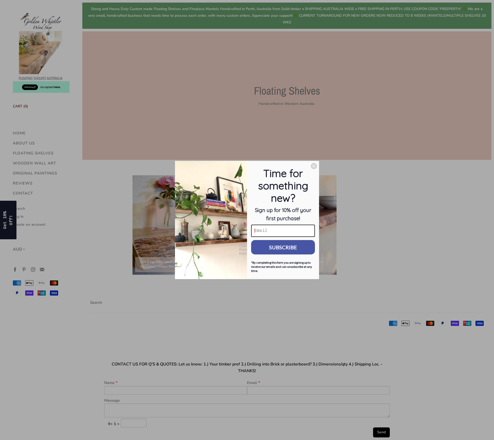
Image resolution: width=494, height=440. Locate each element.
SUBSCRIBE (283, 247)
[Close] (314, 166)
